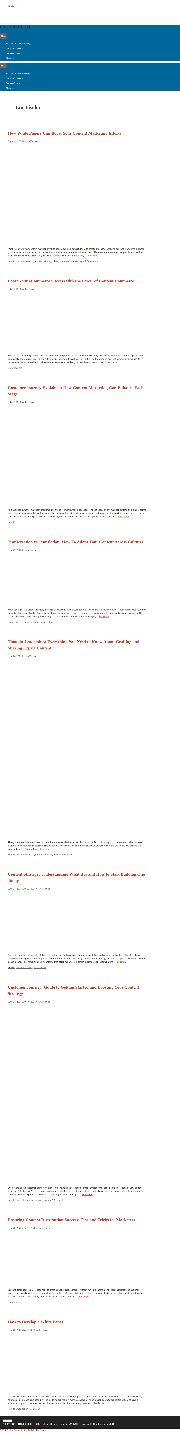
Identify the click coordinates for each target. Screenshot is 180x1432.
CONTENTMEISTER (17, 27)
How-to (11, 261)
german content (31, 622)
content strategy (43, 261)
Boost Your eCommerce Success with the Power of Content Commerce (71, 281)
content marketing (25, 261)
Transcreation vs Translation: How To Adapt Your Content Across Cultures (75, 542)
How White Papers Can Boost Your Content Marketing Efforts (64, 133)
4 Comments (40, 967)
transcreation (46, 622)
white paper (79, 261)
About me (10, 58)
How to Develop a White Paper (35, 1322)
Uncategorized (15, 368)
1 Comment (34, 1409)
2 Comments (91, 261)
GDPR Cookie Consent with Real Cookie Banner (23, 1430)
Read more (92, 255)
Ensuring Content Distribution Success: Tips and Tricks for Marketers (71, 1219)
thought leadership (62, 261)
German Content (13, 53)
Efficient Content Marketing (18, 43)
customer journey (42, 1200)
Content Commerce (14, 48)
